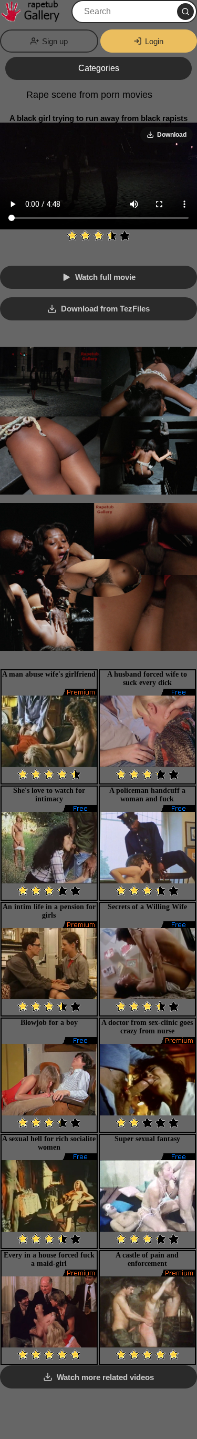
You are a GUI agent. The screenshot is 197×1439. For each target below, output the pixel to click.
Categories (98, 68)
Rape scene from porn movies (89, 94)
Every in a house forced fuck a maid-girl (49, 1259)
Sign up (55, 41)
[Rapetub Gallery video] (34, 11)
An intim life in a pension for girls (49, 911)
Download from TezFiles (105, 308)
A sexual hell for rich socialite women (49, 1143)
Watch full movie (105, 277)
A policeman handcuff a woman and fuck (147, 795)
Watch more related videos (105, 1377)
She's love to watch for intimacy (49, 795)
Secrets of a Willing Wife (147, 907)
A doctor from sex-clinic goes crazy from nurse (147, 1027)
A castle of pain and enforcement (147, 1259)
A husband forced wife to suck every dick (147, 678)
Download (171, 134)
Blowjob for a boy (49, 1023)
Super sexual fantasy (147, 1139)
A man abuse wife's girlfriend (49, 674)
